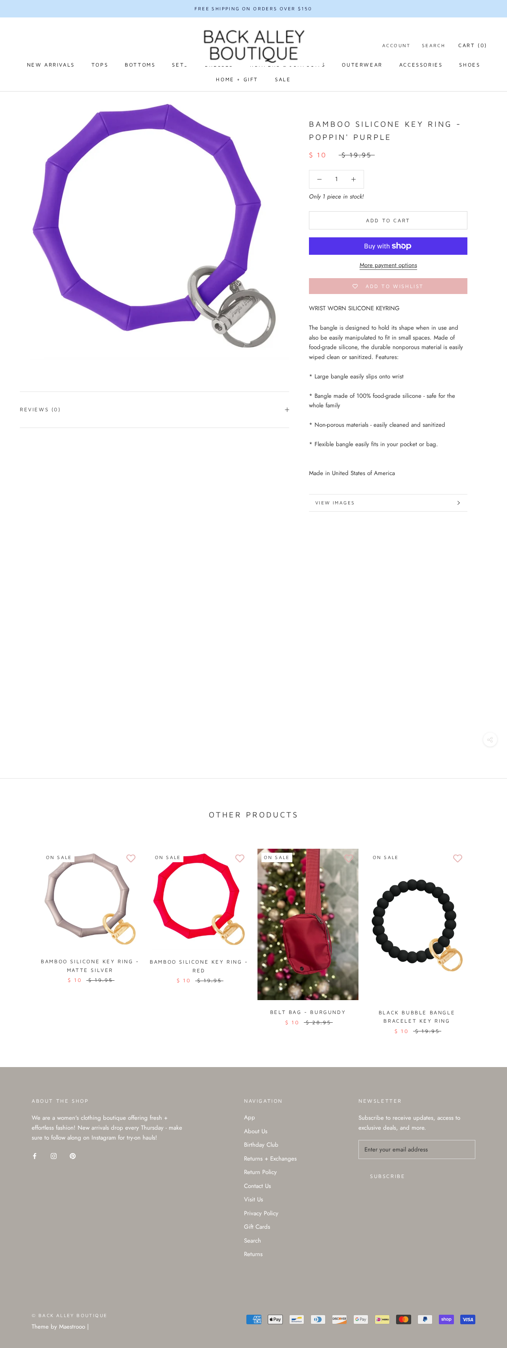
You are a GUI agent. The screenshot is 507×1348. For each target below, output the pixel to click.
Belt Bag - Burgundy (308, 1012)
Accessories (421, 64)
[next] (482, 933)
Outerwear (362, 64)
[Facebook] (35, 1156)
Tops (99, 64)
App (249, 1117)
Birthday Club (261, 1144)
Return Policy (260, 1172)
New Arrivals (51, 64)
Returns (253, 1254)
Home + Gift (237, 79)
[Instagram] (54, 1156)
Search (433, 45)
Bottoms (140, 64)
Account (396, 45)
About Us (255, 1131)
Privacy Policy (261, 1213)
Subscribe (387, 1176)
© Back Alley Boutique (69, 1315)
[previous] (25, 933)
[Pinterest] (73, 1156)
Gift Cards (257, 1226)
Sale (283, 79)
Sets (180, 64)
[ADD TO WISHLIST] (131, 859)
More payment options (388, 265)
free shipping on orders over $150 (253, 8)
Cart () (472, 45)
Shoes (469, 64)
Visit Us (253, 1199)
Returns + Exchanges (270, 1158)
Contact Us (257, 1186)
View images (335, 503)
